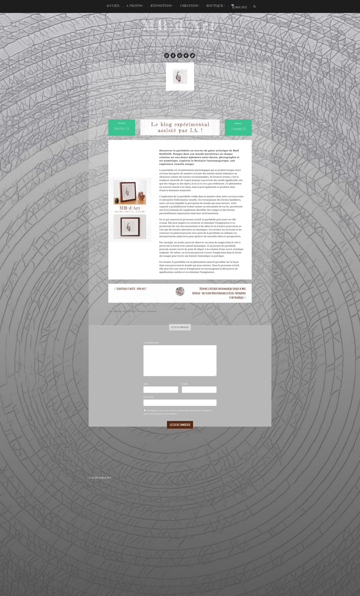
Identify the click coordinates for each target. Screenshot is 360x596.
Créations (189, 5)
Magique (152, 311)
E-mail (186, 384)
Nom (146, 384)
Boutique (214, 5)
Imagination (130, 311)
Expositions (161, 5)
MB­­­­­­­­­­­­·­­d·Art (180, 25)
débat (118, 311)
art (111, 311)
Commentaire (151, 343)
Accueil (113, 5)
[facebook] (173, 55)
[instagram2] (179, 55)
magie (142, 311)
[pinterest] (186, 55)
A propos (134, 5)
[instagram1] (166, 55)
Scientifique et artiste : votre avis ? (131, 288)
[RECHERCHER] (254, 6)
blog (183, 308)
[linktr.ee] (192, 55)
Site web (148, 397)
